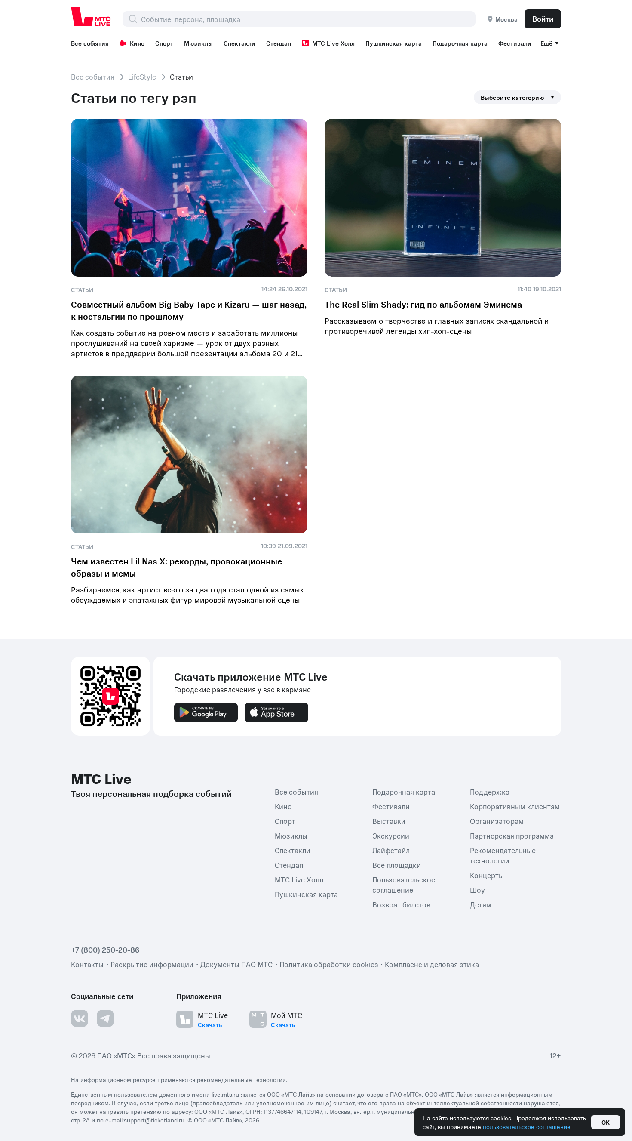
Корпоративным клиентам (515, 806)
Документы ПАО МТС (236, 964)
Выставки (388, 820)
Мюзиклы (198, 43)
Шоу (477, 889)
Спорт (164, 43)
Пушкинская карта (393, 43)
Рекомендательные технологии (503, 855)
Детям (480, 904)
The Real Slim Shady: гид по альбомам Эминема (423, 304)
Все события (90, 43)
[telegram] (105, 1018)
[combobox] (308, 19)
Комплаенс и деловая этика (432, 964)
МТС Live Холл (333, 43)
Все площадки (396, 864)
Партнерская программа (512, 835)
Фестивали (514, 43)
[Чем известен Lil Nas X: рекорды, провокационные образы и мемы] (189, 454)
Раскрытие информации (151, 964)
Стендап (278, 43)
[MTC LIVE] (91, 16)
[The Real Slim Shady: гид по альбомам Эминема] (443, 198)
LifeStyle (142, 76)
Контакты (87, 964)
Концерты (487, 875)
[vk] (79, 1018)
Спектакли (239, 43)
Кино (137, 43)
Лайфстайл (391, 850)
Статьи (82, 289)
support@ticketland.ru (154, 1119)
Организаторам (497, 820)
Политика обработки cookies (328, 964)
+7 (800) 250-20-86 (105, 949)
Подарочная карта (460, 43)
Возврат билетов (401, 904)
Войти (542, 18)
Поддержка (489, 791)
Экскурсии (390, 835)
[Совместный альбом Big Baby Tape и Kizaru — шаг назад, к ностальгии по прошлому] (189, 198)
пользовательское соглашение (527, 1126)
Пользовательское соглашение (403, 884)
